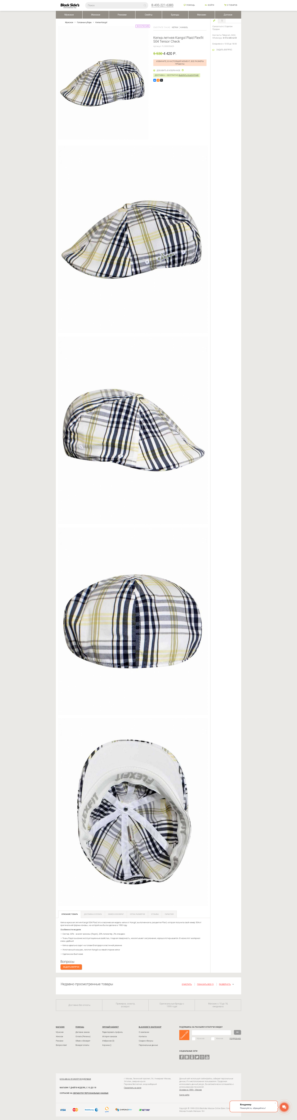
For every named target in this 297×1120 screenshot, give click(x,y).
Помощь (190, 5)
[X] (161, 80)
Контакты (143, 1036)
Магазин (201, 14)
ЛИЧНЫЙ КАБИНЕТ (110, 1027)
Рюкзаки (122, 14)
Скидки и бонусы (146, 1041)
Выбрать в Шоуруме (189, 75)
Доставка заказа (82, 1032)
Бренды (175, 14)
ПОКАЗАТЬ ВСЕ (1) (205, 984)
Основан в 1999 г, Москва (190, 1090)
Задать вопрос (71, 967)
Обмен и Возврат (82, 1041)
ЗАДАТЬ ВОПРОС (224, 49)
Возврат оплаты (82, 1045)
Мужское (69, 14)
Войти (211, 5)
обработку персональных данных (90, 1093)
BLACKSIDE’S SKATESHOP (150, 1027)
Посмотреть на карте (132, 1088)
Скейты (148, 14)
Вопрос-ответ (61, 1045)
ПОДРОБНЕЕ (235, 1038)
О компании (144, 1032)
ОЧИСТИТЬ (187, 984)
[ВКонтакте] (154, 80)
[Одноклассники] (158, 80)
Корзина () (106, 1045)
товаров (232, 5)
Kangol (184, 27)
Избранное (108, 1041)
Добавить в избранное (168, 70)
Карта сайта (184, 1095)
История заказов (109, 1036)
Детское (228, 14)
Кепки (175, 27)
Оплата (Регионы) (82, 1036)
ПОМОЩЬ (79, 1027)
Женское (95, 14)
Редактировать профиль (112, 1032)
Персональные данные (148, 1045)
